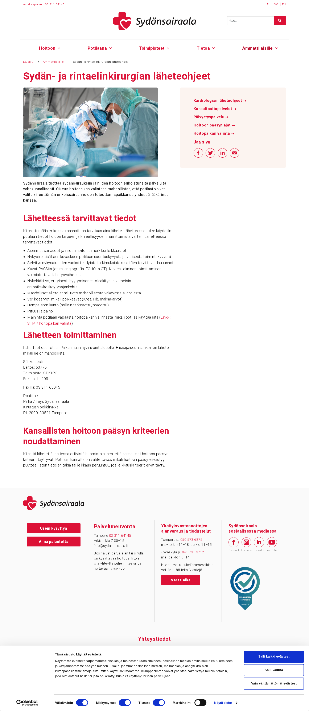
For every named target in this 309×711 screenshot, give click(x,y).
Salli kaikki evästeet (274, 656)
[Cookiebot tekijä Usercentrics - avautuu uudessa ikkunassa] (27, 703)
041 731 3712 (193, 552)
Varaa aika (181, 580)
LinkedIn (259, 550)
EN (284, 4)
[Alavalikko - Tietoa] (213, 47)
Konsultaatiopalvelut (215, 108)
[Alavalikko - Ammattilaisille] (276, 47)
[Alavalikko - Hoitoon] (59, 47)
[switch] (125, 702)
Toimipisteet (151, 48)
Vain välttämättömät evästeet (274, 683)
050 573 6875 (191, 540)
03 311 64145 (55, 4)
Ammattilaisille (257, 48)
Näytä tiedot (223, 702)
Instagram (246, 550)
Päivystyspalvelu (211, 117)
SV (276, 4)
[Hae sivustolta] (280, 20)
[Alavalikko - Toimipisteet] (168, 47)
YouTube (272, 550)
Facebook (233, 550)
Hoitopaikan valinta (214, 133)
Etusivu (28, 61)
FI (268, 4)
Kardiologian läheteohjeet (220, 100)
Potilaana (97, 48)
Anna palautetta (54, 541)
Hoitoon (47, 48)
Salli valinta (274, 670)
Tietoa (203, 48)
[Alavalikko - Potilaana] (110, 47)
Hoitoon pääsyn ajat (214, 125)
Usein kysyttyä (53, 528)
